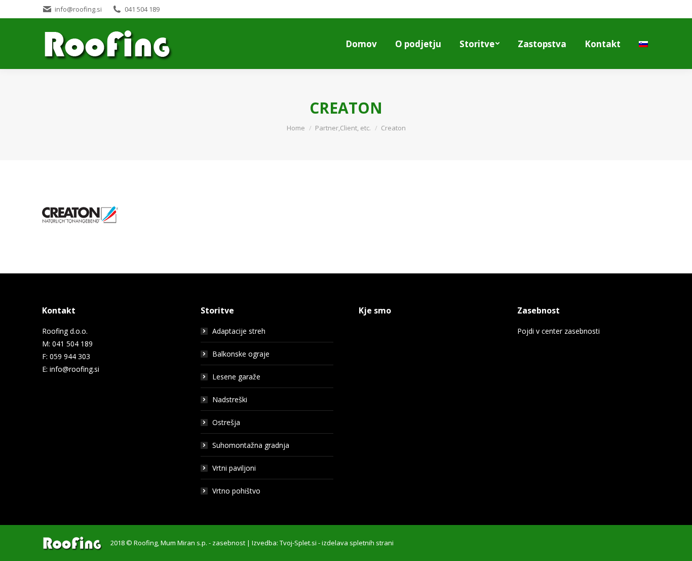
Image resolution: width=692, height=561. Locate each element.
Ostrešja (226, 422)
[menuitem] (361, 43)
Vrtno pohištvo (236, 491)
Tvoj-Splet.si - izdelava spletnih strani (337, 542)
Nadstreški (229, 399)
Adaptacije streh (238, 331)
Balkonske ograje (241, 354)
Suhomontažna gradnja (250, 445)
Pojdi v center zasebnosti (558, 331)
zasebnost (228, 542)
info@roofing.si (74, 369)
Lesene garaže (236, 376)
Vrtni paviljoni (234, 468)
